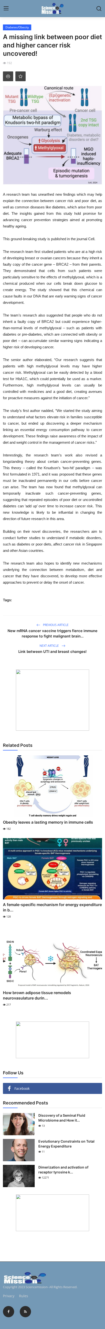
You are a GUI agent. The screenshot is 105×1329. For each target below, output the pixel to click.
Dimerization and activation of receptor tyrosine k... (63, 1169)
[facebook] (8, 1311)
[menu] (6, 8)
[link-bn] (52, 700)
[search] (99, 8)
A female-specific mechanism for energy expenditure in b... (52, 907)
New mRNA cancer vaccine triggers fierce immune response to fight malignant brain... (52, 633)
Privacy (8, 1296)
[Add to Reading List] (20, 76)
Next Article (50, 646)
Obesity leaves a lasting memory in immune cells (48, 822)
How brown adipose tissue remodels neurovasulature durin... (37, 995)
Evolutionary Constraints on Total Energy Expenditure (66, 1143)
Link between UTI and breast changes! (52, 651)
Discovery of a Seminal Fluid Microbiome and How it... (61, 1117)
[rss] (25, 1311)
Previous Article (55, 625)
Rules (23, 1296)
